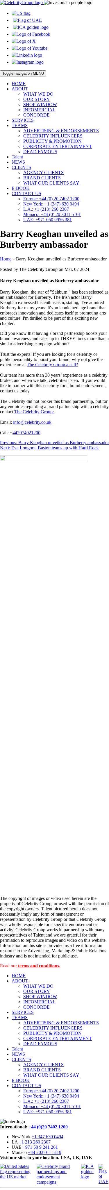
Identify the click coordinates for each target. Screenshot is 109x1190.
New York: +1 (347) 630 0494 (51, 203)
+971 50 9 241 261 (40, 1147)
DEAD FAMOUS (40, 151)
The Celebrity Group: (34, 411)
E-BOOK (21, 188)
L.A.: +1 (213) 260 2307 (46, 209)
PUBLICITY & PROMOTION (52, 141)
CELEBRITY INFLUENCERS (53, 135)
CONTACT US (26, 193)
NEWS (18, 162)
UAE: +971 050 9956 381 (47, 219)
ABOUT (20, 88)
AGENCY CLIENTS (43, 172)
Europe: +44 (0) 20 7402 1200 (51, 198)
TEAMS (20, 125)
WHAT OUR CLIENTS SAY (51, 183)
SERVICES (23, 120)
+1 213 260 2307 (35, 1141)
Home (5, 258)
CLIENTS (21, 167)
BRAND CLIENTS (42, 177)
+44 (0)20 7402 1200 (48, 1126)
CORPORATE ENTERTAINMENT (57, 146)
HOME (19, 83)
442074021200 (26, 432)
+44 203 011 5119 (44, 1152)
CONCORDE (36, 114)
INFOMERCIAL (39, 109)
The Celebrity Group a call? (52, 364)
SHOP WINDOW (40, 104)
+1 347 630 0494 (47, 1136)
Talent (17, 156)
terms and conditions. (38, 965)
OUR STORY (36, 99)
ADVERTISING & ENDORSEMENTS (61, 130)
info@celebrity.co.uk (32, 422)
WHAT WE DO (38, 94)
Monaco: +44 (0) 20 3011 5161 (52, 214)
